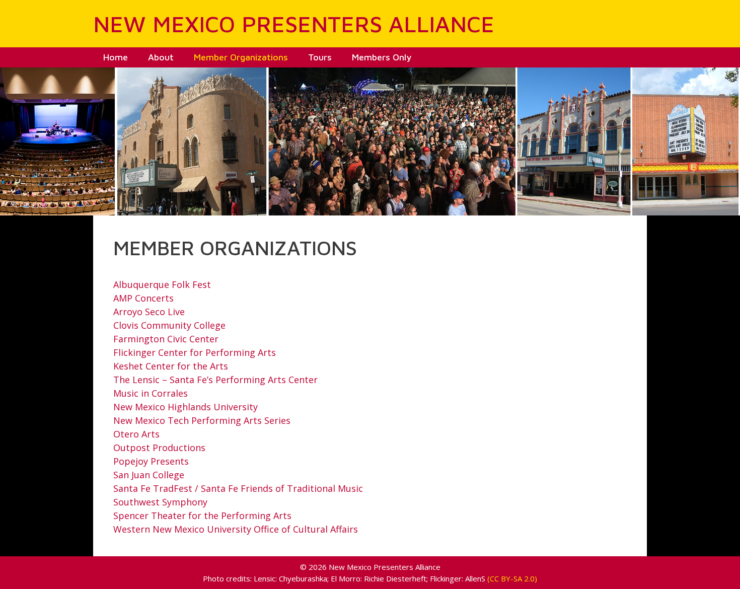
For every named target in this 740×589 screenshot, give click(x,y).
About (161, 57)
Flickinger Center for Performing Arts (194, 352)
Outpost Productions (159, 447)
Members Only (381, 57)
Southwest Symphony (160, 502)
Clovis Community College (169, 325)
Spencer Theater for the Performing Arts (202, 515)
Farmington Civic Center (165, 339)
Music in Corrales (150, 393)
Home (115, 57)
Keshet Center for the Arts (170, 366)
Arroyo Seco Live (149, 312)
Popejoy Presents (151, 461)
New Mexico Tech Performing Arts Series (201, 420)
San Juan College (148, 475)
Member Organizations (241, 57)
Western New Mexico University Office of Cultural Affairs (235, 529)
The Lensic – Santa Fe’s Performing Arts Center (215, 380)
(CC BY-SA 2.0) (512, 578)
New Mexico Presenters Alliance (293, 24)
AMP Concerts (143, 298)
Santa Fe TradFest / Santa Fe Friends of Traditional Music (238, 488)
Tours (320, 57)
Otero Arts (136, 434)
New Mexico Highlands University (185, 407)
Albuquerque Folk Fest (162, 284)
